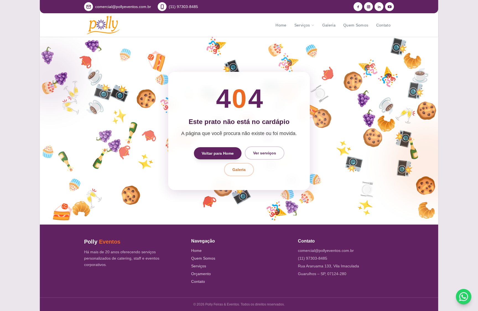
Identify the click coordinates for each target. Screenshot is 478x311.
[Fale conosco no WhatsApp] (463, 296)
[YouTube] (389, 6)
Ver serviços (264, 153)
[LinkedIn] (379, 6)
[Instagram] (368, 6)
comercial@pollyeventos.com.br (326, 250)
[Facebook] (358, 6)
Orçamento (201, 274)
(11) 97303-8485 (312, 258)
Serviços (302, 25)
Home (281, 25)
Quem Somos (355, 25)
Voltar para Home (218, 153)
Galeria (329, 25)
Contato (383, 25)
